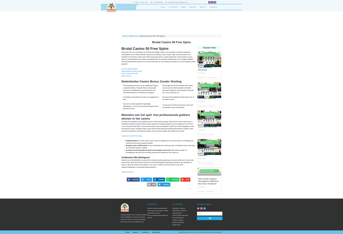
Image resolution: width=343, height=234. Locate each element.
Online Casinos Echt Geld (129, 73)
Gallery (183, 7)
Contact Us (213, 7)
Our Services (173, 7)
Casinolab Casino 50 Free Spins (131, 136)
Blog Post (193, 7)
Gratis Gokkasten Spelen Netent (131, 71)
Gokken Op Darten (127, 172)
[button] (133, 180)
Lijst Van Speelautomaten (129, 69)
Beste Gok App (126, 76)
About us (203, 7)
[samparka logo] (111, 7)
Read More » (202, 73)
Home (163, 7)
